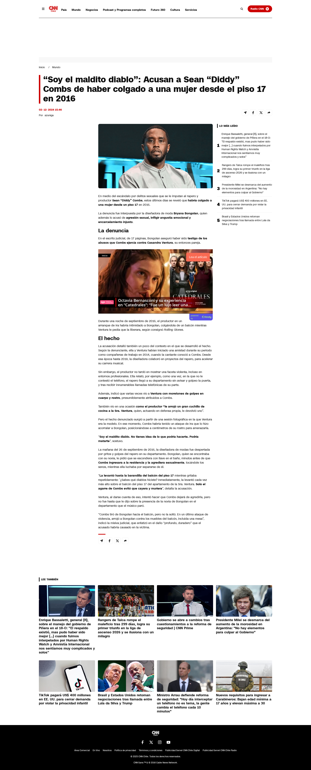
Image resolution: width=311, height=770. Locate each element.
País (64, 10)
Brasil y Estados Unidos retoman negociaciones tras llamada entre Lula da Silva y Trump (246, 220)
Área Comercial (82, 750)
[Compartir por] (269, 112)
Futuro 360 (158, 10)
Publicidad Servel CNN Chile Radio (220, 750)
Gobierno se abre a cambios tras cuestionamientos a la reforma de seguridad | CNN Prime (184, 624)
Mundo (76, 10)
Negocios (92, 10)
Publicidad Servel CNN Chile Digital (182, 750)
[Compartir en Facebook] (253, 112)
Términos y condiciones (150, 750)
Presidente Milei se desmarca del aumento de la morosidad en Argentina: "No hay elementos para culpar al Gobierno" (247, 188)
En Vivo (96, 750)
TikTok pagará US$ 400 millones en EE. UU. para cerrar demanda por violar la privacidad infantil (245, 204)
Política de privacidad (125, 750)
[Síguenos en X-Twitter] (151, 742)
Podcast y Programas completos (124, 10)
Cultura (175, 10)
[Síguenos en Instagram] (160, 742)
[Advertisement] (66, 330)
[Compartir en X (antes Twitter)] (261, 112)
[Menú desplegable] (43, 8)
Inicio (42, 67)
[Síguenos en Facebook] (142, 742)
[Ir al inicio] (53, 9)
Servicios (191, 10)
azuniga (49, 115)
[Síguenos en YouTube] (168, 742)
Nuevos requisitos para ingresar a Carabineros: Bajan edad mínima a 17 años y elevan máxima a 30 (243, 699)
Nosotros (107, 750)
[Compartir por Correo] (245, 112)
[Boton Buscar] (242, 8)
